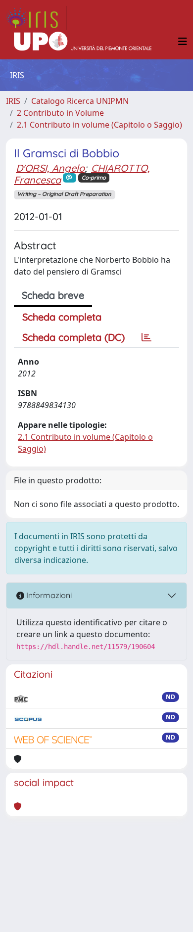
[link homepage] (36, 18)
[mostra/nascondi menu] (182, 42)
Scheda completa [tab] (61, 317)
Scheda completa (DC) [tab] (73, 337)
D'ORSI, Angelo (50, 168)
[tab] (146, 337)
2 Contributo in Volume (60, 112)
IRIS (13, 100)
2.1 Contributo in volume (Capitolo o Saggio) (99, 124)
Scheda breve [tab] (53, 295)
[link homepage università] (82, 41)
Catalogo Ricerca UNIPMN (80, 100)
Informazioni (48, 595)
